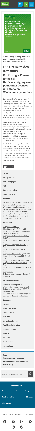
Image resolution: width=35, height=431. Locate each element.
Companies (29, 391)
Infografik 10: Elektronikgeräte (14, 262)
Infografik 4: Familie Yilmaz (13, 240)
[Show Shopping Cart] (26, 4)
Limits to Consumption (11, 284)
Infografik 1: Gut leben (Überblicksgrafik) (11, 227)
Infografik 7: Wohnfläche (12, 253)
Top (30, 375)
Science (17, 391)
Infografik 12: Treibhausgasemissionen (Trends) (16, 272)
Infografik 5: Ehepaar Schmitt (14, 244)
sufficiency (9, 364)
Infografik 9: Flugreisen (11, 260)
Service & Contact (15, 414)
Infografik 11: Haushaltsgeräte (14, 267)
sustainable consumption (14, 358)
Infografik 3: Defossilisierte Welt (15, 235)
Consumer (5, 391)
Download (9, 167)
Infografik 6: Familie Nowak (13, 249)
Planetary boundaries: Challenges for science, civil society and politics (17, 294)
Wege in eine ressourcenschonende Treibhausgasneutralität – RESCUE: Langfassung (16, 289)
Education (29, 397)
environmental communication (16, 361)
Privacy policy (28, 414)
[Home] (5, 4)
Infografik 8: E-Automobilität (13, 256)
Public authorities (8, 397)
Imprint (4, 414)
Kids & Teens (6, 403)
